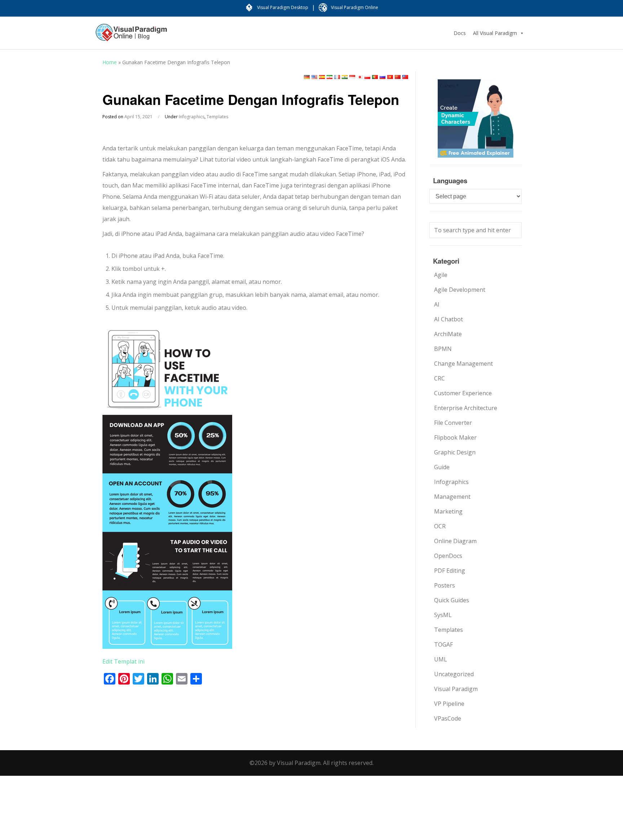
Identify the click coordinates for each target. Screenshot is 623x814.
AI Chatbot (448, 319)
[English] (314, 77)
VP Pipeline (449, 704)
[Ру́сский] (382, 77)
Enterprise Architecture (465, 408)
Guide (442, 467)
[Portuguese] (375, 77)
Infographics (191, 117)
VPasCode (447, 718)
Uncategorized (454, 674)
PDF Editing (449, 571)
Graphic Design (455, 452)
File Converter (453, 423)
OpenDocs (448, 556)
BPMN (443, 349)
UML (440, 659)
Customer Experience (463, 393)
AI (436, 304)
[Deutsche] (307, 77)
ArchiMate (448, 334)
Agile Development (459, 290)
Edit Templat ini (123, 661)
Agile (440, 275)
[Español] (322, 77)
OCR (440, 526)
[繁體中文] (405, 77)
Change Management (463, 364)
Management (452, 497)
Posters (444, 585)
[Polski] (367, 77)
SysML (443, 615)
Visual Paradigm (456, 689)
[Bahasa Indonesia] (352, 77)
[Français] (337, 77)
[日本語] (360, 77)
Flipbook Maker (455, 437)
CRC (439, 378)
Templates (217, 117)
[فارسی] (329, 77)
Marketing (448, 511)
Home (109, 62)
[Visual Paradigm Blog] (131, 36)
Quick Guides (451, 600)
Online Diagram (455, 541)
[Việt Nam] (390, 77)
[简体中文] (398, 77)
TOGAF (443, 644)
